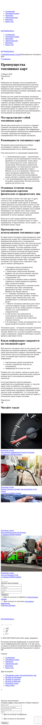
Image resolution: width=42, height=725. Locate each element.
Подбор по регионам (13, 677)
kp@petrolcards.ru (7, 31)
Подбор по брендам (12, 681)
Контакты (9, 19)
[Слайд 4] (7, 581)
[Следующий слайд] (2, 579)
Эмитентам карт (11, 17)
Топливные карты (12, 13)
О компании (10, 11)
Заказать (5, 595)
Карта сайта (9, 685)
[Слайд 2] (3, 581)
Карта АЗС (9, 21)
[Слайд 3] (5, 581)
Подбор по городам (12, 679)
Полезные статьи (11, 683)
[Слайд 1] (2, 581)
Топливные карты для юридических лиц (20, 675)
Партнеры (9, 15)
